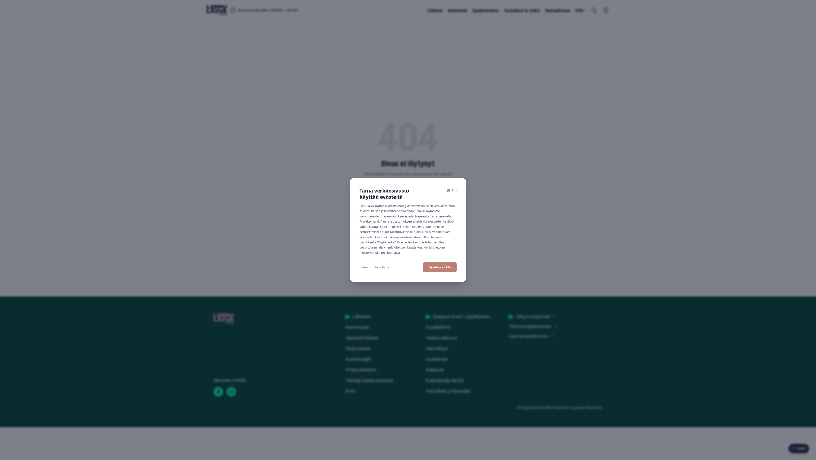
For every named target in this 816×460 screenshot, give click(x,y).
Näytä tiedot (382, 267)
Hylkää (363, 267)
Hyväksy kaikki (440, 267)
